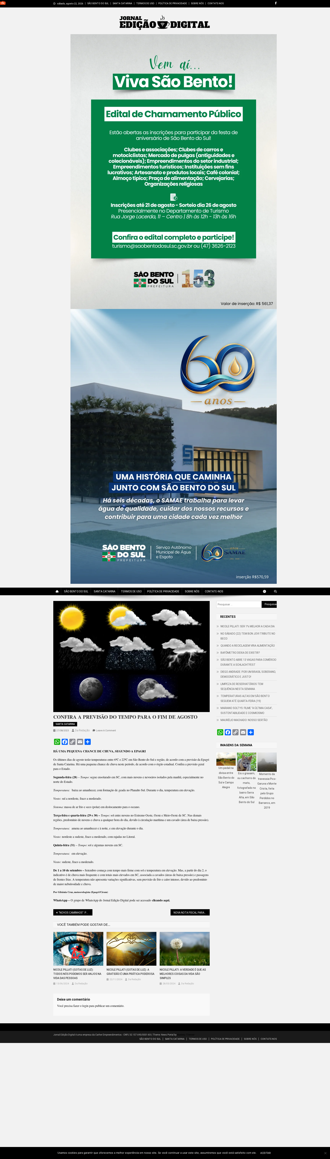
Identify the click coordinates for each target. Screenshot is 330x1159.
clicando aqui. (161, 900)
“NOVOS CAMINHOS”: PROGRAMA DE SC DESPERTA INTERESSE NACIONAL (75, 912)
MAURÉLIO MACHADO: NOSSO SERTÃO (244, 720)
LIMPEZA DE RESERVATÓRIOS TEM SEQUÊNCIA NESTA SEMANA (242, 686)
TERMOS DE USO (145, 3)
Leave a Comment (106, 730)
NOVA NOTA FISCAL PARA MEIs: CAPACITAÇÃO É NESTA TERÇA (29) (192, 912)
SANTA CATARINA (122, 3)
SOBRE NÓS (197, 3)
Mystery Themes (186, 1034)
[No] (325, 1153)
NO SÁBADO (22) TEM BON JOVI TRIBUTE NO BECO (248, 636)
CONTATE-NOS (216, 3)
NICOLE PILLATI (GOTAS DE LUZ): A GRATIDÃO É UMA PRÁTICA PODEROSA (130, 971)
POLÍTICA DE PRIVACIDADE (172, 3)
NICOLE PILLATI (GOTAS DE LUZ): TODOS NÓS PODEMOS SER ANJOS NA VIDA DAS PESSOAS (77, 974)
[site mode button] (266, 591)
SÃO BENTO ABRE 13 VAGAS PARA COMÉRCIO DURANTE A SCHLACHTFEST (248, 662)
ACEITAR (265, 1152)
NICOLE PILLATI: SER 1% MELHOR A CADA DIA (248, 626)
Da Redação (82, 730)
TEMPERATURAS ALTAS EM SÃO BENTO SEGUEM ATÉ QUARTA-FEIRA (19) (245, 698)
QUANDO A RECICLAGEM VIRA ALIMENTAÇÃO (248, 645)
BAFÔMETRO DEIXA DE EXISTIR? (240, 652)
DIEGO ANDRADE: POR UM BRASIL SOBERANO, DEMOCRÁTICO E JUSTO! (248, 674)
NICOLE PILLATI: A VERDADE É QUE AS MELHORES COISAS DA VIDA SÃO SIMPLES (183, 974)
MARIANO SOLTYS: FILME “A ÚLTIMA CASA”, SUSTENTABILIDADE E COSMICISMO (247, 711)
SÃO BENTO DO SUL (98, 3)
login (85, 1006)
